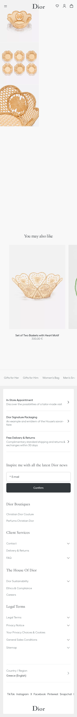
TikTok (11, 694)
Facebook (40, 694)
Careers (11, 594)
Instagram (22, 694)
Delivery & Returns (17, 550)
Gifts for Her (11, 377)
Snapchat (66, 694)
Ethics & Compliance (19, 588)
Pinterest (52, 694)
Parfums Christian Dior (20, 520)
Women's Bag (50, 377)
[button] (19, 21)
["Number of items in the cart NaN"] (71, 6)
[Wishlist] (57, 6)
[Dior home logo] (38, 6)
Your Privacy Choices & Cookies (25, 632)
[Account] (64, 6)
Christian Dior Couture (20, 514)
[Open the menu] (6, 6)
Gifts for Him (30, 377)
